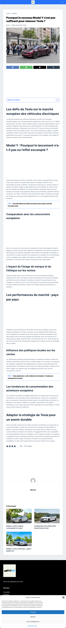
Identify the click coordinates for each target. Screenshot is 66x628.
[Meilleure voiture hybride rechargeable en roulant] (19, 516)
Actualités (6, 592)
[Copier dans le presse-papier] (53, 67)
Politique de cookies (32, 625)
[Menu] (4, 2)
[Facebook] (12, 67)
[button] (63, 597)
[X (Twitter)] (39, 67)
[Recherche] (62, 2)
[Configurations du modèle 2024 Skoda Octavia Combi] (47, 516)
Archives (6, 594)
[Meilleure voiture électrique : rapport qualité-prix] (19, 539)
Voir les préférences (33, 621)
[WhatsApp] (26, 67)
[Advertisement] (33, 83)
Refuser (33, 617)
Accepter (33, 612)
